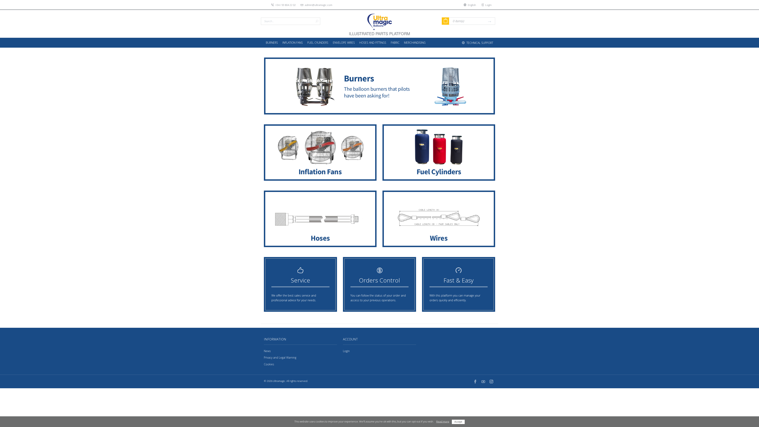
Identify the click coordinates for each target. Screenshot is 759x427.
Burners (272, 42)
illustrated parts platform (379, 31)
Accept (458, 421)
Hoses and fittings (372, 42)
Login (346, 351)
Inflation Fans (292, 42)
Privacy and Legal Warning (280, 357)
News (267, 351)
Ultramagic (279, 381)
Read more (442, 421)
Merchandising (415, 42)
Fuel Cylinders (317, 42)
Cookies (269, 364)
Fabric (395, 42)
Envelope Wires (344, 42)
